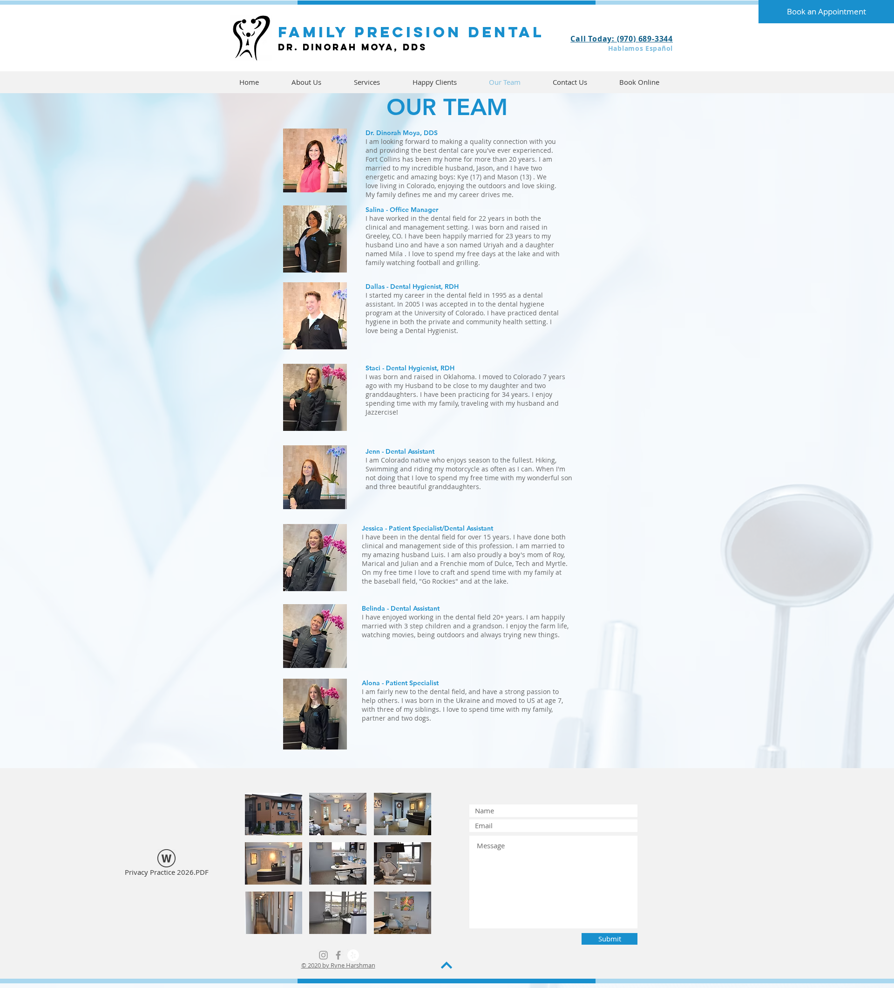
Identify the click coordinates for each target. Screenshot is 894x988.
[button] (273, 814)
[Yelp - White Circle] (353, 955)
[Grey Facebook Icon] (338, 955)
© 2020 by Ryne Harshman (338, 965)
